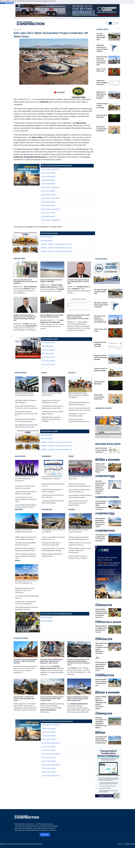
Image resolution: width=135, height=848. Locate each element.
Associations (20, 456)
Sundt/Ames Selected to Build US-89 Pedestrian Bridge (53, 502)
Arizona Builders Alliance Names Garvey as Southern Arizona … (25, 506)
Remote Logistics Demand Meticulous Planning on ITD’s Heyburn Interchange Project (101, 702)
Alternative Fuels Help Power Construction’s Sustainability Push (102, 60)
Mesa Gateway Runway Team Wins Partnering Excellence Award (26, 426)
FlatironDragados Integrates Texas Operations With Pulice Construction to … (80, 550)
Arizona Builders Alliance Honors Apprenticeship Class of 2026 (52, 407)
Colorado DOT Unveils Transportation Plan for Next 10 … (79, 420)
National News (102, 29)
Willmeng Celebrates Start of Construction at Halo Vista (51, 544)
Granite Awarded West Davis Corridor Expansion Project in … (25, 394)
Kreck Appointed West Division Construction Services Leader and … (27, 407)
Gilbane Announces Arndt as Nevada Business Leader (51, 401)
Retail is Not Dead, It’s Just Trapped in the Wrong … (101, 450)
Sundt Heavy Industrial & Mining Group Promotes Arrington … (25, 420)
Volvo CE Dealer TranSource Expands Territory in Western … (79, 557)
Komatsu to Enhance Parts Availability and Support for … (24, 531)
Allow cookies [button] (9, 3)
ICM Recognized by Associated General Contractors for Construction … (25, 478)
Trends (71, 456)
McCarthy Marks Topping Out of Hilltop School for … (52, 555)
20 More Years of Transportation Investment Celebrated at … (25, 603)
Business (71, 509)
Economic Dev (47, 509)
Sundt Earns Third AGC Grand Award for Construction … (24, 487)
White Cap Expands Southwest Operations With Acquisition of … (79, 538)
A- (107, 23)
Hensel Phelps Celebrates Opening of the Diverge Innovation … (80, 496)
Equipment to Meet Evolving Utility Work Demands (100, 357)
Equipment (19, 509)
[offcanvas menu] (116, 23)
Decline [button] (2, 3)
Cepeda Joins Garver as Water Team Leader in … (52, 394)
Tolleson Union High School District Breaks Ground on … (53, 538)
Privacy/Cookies (130, 844)
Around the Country (103, 408)
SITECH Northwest (48, 180)
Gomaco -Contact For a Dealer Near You (56, 244)
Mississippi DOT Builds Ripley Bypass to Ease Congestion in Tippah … (100, 522)
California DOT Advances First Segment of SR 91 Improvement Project (101, 468)
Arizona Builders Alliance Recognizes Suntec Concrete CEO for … (26, 414)
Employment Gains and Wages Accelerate (101, 82)
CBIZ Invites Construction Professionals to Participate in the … (80, 485)
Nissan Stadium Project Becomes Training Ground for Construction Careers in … (101, 613)
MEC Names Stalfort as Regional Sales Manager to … (25, 401)
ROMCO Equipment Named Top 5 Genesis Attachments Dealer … (26, 538)
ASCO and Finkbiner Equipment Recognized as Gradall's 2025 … (25, 549)
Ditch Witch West (48, 343)
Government (46, 456)
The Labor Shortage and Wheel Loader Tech (100, 291)
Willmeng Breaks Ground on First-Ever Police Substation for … (26, 582)
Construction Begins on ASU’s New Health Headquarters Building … (53, 549)
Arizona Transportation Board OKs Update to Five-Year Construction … (80, 409)
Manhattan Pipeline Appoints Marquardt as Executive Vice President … (51, 419)
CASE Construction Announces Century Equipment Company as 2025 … (25, 556)
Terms (120, 844)
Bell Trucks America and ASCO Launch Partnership (79, 531)
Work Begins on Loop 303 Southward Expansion (77, 415)
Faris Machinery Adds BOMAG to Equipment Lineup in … (25, 544)
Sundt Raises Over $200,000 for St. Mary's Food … (80, 478)
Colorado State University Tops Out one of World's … (53, 531)
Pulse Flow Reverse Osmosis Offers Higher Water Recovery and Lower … (101, 666)
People (44, 373)
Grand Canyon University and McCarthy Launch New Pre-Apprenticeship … (78, 503)
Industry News (19, 258)
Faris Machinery (47, 237)
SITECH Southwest (48, 173)
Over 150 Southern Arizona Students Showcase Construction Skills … (26, 499)
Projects (72, 373)
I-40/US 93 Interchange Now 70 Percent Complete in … (52, 491)
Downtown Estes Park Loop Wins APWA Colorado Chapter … (26, 493)
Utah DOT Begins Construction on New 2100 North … (53, 496)
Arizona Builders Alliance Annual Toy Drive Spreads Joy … (79, 491)
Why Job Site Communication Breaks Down (101, 128)
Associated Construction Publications (17, 844)
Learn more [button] (52, 1)
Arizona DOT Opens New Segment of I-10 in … (53, 485)
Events (17, 560)
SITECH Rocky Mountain (50, 169)
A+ (113, 23)
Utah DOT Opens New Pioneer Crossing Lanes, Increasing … (52, 477)
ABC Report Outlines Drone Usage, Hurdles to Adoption (101, 304)
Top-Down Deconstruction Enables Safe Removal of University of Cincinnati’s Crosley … (100, 487)
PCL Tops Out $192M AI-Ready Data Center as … (26, 597)
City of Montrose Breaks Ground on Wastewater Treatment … (26, 608)
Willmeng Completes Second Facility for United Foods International (24, 590)
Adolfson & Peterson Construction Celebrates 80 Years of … (80, 544)
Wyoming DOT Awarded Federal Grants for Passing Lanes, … (79, 403)
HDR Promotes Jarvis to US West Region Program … (52, 413)
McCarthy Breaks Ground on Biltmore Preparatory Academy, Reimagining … (79, 395)
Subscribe (44, 834)
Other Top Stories (21, 638)
